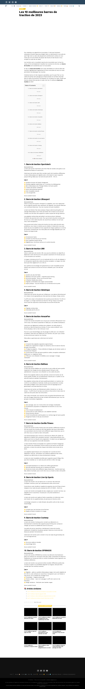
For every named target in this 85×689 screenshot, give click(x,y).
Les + (40, 91)
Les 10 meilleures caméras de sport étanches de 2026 (40, 598)
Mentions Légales (56, 674)
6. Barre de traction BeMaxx (35, 124)
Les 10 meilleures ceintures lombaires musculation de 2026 (41, 591)
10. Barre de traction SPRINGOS (36, 152)
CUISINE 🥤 (25, 5)
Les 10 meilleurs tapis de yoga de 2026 (36, 593)
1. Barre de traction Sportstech (35, 88)
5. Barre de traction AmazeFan (35, 116)
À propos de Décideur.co (69, 674)
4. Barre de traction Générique (36, 109)
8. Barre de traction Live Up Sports (36, 138)
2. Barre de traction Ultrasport (35, 95)
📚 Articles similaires (38, 158)
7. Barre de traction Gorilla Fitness (36, 131)
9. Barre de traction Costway (35, 145)
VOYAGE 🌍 (71, 5)
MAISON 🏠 (18, 5)
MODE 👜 (66, 5)
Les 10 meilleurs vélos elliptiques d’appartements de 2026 (41, 596)
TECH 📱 (13, 5)
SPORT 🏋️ (47, 5)
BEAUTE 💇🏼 (53, 5)
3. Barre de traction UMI (34, 102)
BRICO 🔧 (41, 5)
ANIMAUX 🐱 (59, 5)
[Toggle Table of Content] (43, 86)
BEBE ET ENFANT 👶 (33, 5)
